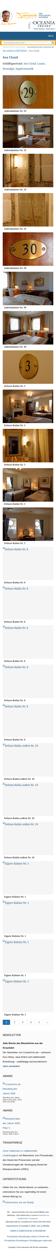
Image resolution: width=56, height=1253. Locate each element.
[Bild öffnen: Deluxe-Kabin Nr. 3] (28, 367)
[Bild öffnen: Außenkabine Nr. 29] (28, 92)
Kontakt (24, 1226)
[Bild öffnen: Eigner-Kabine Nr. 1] (28, 877)
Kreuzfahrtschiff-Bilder (15, 50)
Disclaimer (40, 1230)
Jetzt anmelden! (11, 1066)
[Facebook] (33, 5)
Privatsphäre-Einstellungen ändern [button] (22, 1236)
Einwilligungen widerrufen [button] (41, 1240)
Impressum (12, 1226)
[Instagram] (25, 5)
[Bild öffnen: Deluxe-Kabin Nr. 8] (28, 563)
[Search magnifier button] (53, 43)
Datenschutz (25, 1230)
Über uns (36, 1226)
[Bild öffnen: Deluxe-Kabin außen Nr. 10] (28, 760)
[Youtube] (29, 5)
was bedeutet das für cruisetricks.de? (40, 47)
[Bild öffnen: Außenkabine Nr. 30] (28, 249)
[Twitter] (20, 5)
